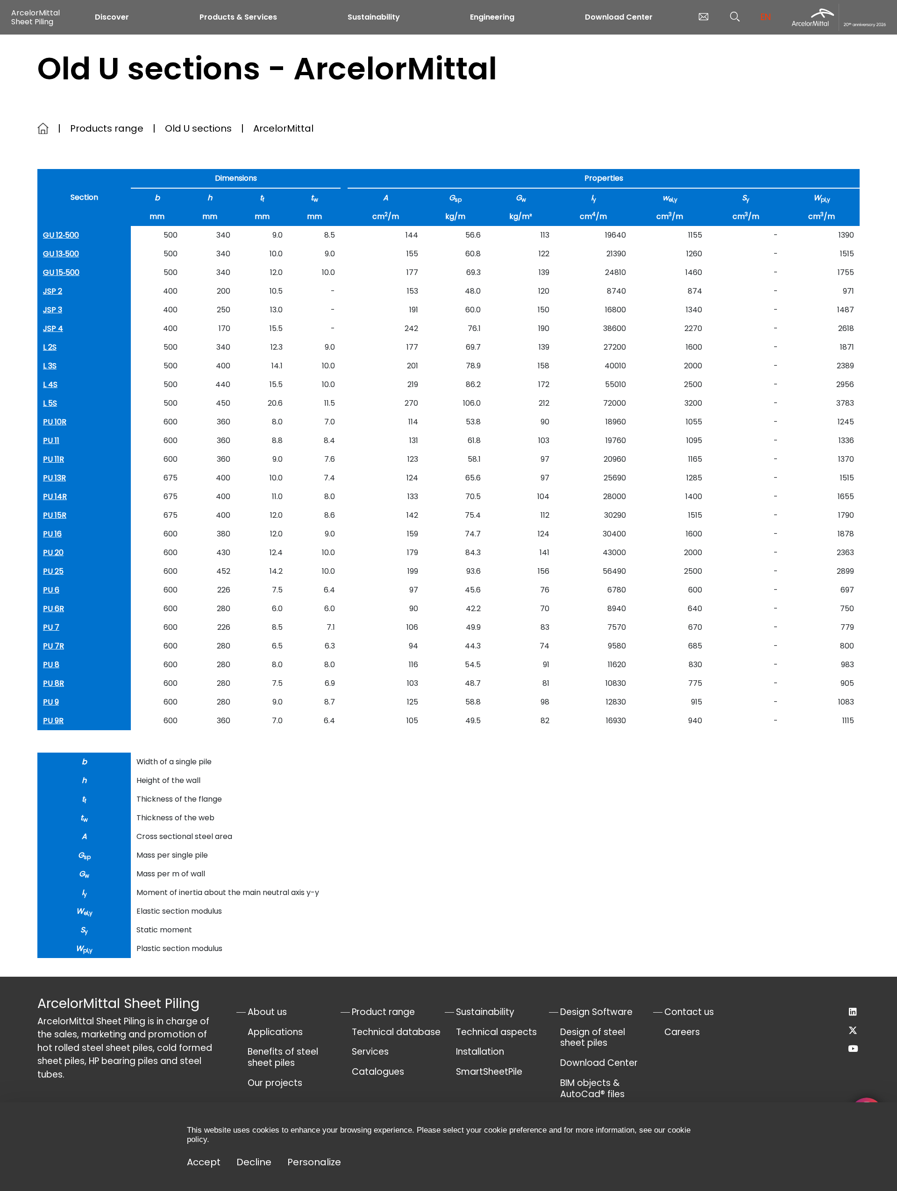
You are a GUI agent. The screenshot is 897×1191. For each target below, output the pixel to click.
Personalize (314, 1162)
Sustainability (374, 17)
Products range (106, 128)
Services (370, 1051)
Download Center (619, 17)
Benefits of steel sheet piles (283, 1057)
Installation (480, 1051)
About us (267, 1012)
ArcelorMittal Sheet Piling (35, 17)
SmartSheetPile (489, 1071)
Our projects (275, 1083)
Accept (204, 1162)
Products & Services (238, 17)
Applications (275, 1032)
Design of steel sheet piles (592, 1038)
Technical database (396, 1032)
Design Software (596, 1012)
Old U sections (198, 128)
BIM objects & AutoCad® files (592, 1088)
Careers (682, 1032)
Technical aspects (496, 1032)
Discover (112, 17)
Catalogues (378, 1071)
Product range (383, 1012)
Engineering (492, 17)
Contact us (689, 1012)
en (766, 17)
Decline (253, 1162)
